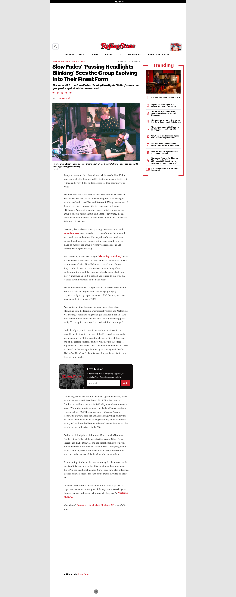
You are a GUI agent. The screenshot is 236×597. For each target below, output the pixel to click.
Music (81, 55)
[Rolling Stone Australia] (118, 48)
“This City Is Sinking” (110, 256)
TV (119, 55)
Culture (94, 55)
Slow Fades (83, 574)
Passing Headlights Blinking (93, 505)
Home (54, 61)
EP (112, 505)
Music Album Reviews (75, 61)
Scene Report (134, 55)
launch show (71, 233)
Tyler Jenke (61, 98)
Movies (108, 55)
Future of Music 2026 (158, 55)
